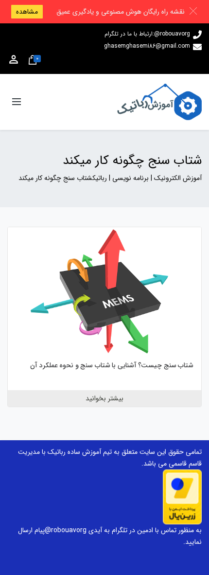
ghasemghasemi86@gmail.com (147, 46)
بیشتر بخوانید (104, 398)
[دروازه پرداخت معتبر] (182, 496)
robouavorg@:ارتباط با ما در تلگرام (147, 33)
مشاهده (27, 11)
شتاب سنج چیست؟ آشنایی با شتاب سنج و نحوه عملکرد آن (111, 365)
